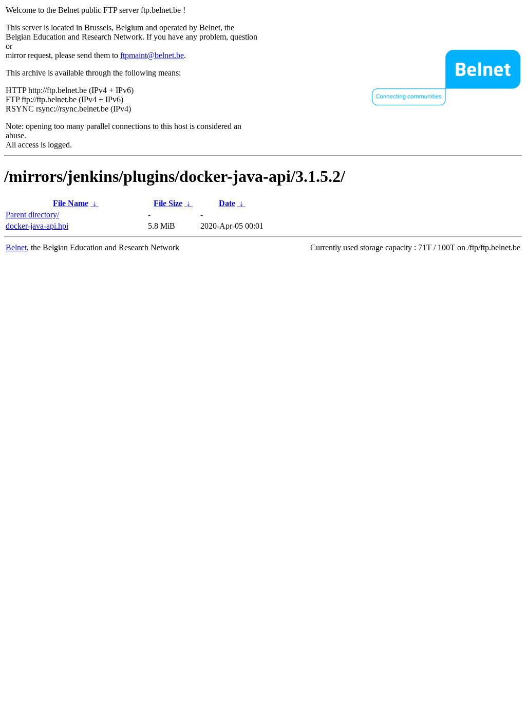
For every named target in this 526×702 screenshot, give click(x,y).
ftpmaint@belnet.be (152, 55)
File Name (70, 203)
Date (227, 203)
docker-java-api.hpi (37, 225)
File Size (168, 203)
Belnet (16, 247)
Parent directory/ (32, 214)
